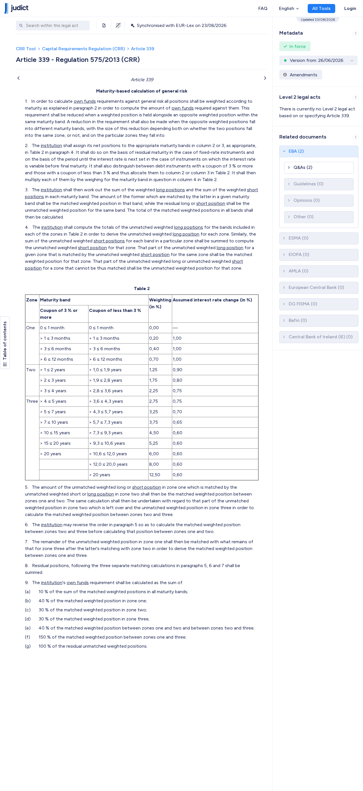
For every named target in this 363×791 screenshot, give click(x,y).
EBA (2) (296, 151)
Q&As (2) (303, 167)
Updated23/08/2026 (318, 20)
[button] (318, 31)
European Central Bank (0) (316, 287)
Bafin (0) (298, 320)
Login (350, 8)
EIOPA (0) (299, 254)
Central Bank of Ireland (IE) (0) (321, 336)
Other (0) (303, 216)
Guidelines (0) (308, 183)
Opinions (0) (307, 200)
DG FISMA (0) (303, 304)
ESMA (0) (298, 238)
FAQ (262, 8)
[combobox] (56, 25)
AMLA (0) (298, 271)
